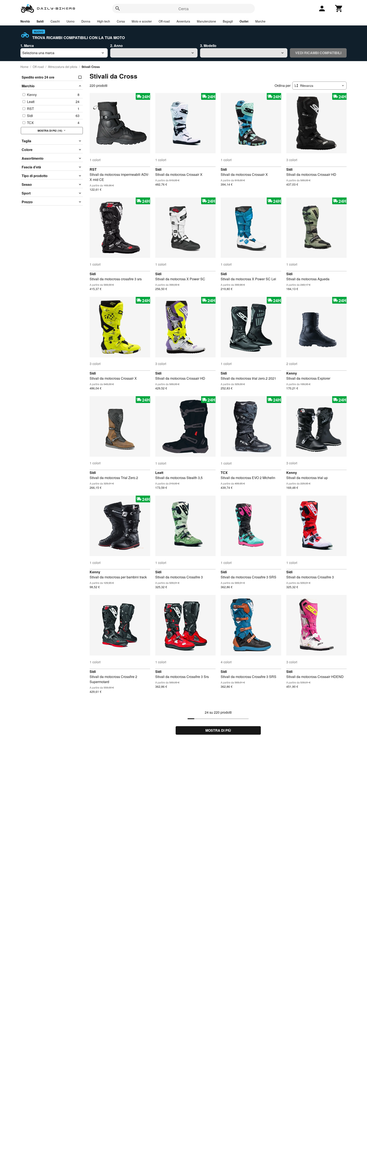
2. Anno (116, 45)
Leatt (159, 472)
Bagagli (228, 21)
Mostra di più (218, 730)
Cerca (183, 8)
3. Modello (208, 45)
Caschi (55, 21)
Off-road (164, 21)
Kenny (291, 373)
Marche (260, 21)
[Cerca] (118, 8)
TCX (224, 472)
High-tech (103, 21)
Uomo (70, 21)
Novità (25, 21)
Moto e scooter (142, 21)
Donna (85, 21)
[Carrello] (339, 8)
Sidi (158, 169)
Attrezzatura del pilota (62, 67)
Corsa (121, 21)
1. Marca (27, 45)
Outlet (244, 21)
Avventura (183, 21)
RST (93, 169)
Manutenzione (206, 21)
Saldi (40, 21)
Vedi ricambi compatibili (318, 52)
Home (24, 67)
